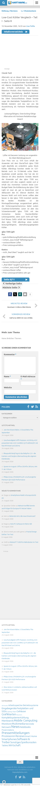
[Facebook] (28, 406)
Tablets (5, 745)
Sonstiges (15, 742)
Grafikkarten (9, 714)
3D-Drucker (5, 705)
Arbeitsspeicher (15, 705)
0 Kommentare (30, 11)
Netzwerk (6, 727)
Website (8, 387)
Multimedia (18, 723)
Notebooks (25, 727)
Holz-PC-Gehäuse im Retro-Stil (21, 524)
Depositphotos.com (19, 772)
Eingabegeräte (9, 708)
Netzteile (29, 724)
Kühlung (5, 11)
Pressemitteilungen (16, 732)
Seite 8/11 (9, 279)
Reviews (14, 11)
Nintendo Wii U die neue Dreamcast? (22, 516)
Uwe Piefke (30, 26)
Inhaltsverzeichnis (13, 31)
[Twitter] (32, 406)
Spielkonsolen (28, 742)
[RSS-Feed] (36, 406)
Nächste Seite (10, 287)
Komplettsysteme (11, 717)
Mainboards (8, 720)
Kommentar (10, 354)
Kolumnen (19, 714)
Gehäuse (21, 711)
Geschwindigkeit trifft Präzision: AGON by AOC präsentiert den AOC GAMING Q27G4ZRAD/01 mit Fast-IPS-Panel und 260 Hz (20, 443)
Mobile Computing (25, 720)
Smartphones (9, 739)
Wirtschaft (15, 745)
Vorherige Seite (13, 283)
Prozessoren (8, 736)
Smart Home (31, 736)
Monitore (7, 723)
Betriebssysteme (30, 705)
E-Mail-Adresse (28, 377)
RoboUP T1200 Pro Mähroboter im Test (24, 542)
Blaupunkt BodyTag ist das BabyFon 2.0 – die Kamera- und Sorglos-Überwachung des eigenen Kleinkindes (19, 456)
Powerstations (8, 730)
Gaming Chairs (11, 711)
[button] (10, 294)
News (15, 726)
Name (7, 376)
